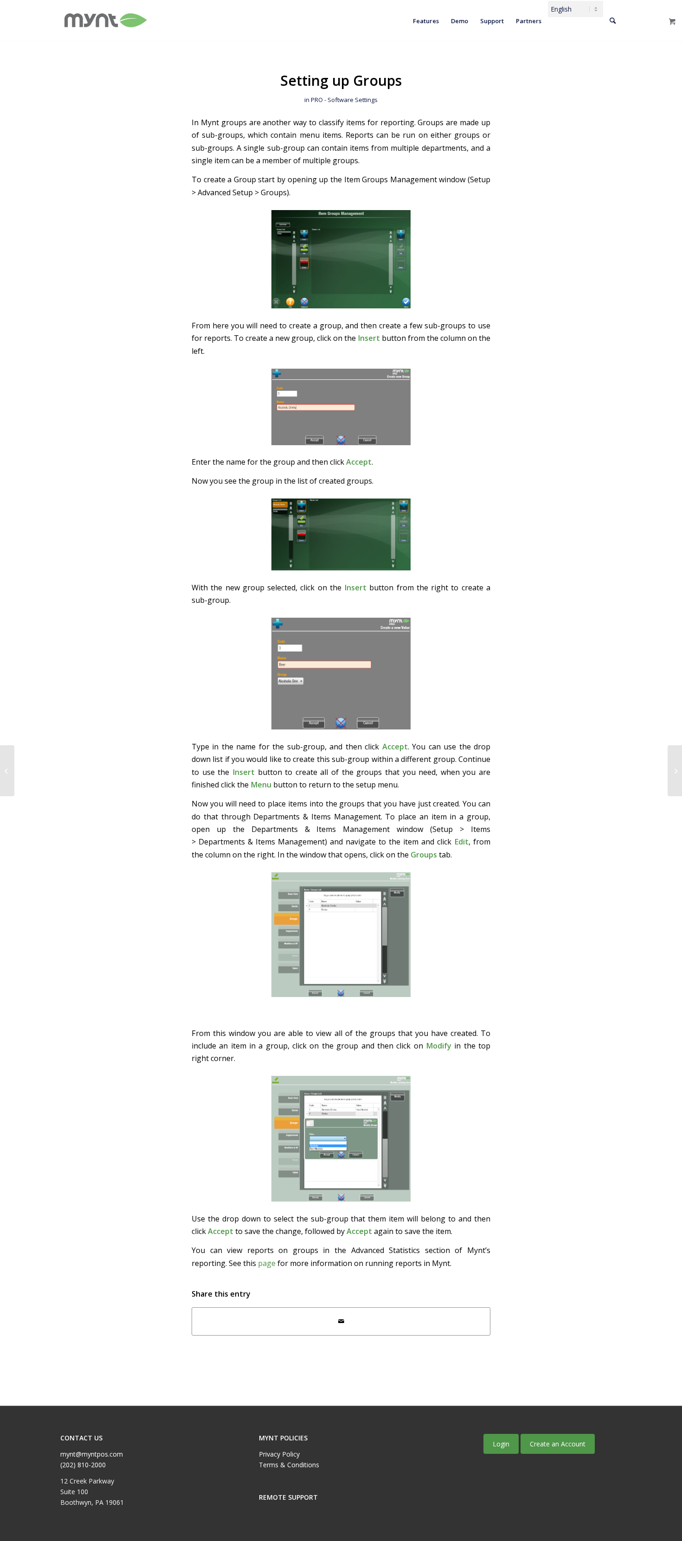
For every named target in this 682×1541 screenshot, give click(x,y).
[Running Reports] (675, 770)
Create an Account (557, 1443)
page (267, 1263)
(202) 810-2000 (83, 1464)
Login (501, 1443)
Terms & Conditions (289, 1464)
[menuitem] (426, 20)
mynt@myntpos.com (91, 1454)
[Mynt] (104, 20)
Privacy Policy (279, 1454)
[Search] (613, 20)
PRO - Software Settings (344, 100)
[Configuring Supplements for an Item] (7, 770)
